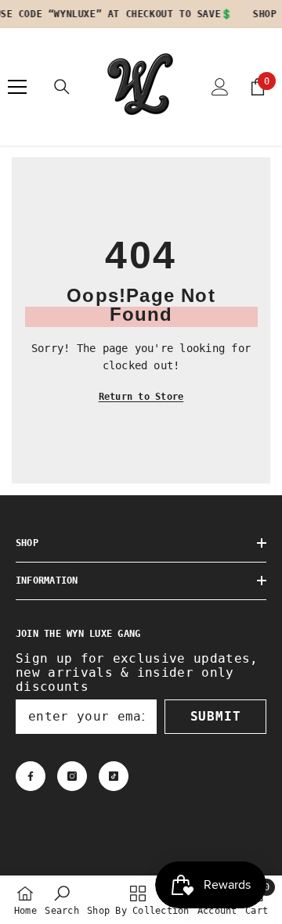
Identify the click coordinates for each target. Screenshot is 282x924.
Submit (215, 716)
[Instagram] (72, 776)
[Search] (61, 86)
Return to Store (141, 396)
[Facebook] (30, 776)
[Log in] (220, 86)
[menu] (17, 86)
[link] (61, 900)
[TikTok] (113, 776)
